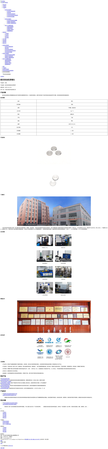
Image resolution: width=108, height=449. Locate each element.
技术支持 (7, 36)
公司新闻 (7, 33)
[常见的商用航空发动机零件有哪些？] (10, 403)
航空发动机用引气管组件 (5, 382)
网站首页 (4, 4)
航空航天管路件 (8, 19)
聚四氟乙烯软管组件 (11, 21)
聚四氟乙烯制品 (10, 29)
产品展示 (4, 7)
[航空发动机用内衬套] (4, 378)
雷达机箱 (9, 12)
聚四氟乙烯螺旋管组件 (11, 23)
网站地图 (26, 439)
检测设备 (4, 40)
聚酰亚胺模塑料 (10, 26)
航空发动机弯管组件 (11, 13)
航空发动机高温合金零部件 (12, 15)
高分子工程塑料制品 (9, 25)
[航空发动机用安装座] (4, 386)
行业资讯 (7, 34)
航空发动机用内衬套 (4, 380)
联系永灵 (4, 43)
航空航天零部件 (8, 9)
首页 (3, 66)
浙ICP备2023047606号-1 (35, 439)
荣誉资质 (4, 41)
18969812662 (10, 445)
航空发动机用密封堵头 (4, 385)
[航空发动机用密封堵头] (5, 384)
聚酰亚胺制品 (10, 28)
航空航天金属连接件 (11, 11)
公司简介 (4, 6)
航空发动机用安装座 (4, 388)
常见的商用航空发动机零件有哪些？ (10, 404)
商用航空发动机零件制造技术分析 (9, 395)
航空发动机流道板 (10, 16)
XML (30, 439)
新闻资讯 (4, 32)
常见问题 (7, 37)
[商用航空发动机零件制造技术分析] (10, 393)
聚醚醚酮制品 (10, 30)
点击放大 (2, 76)
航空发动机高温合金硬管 (12, 20)
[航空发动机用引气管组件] (5, 381)
